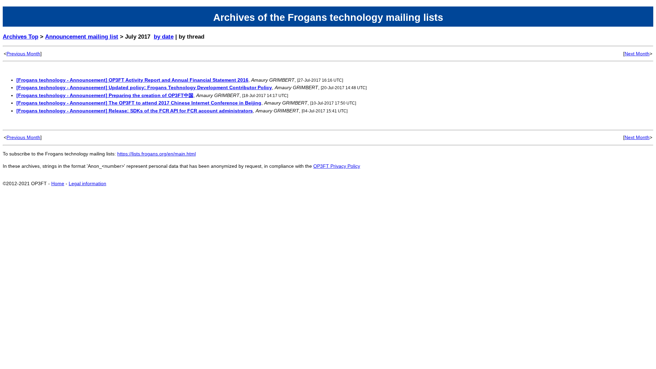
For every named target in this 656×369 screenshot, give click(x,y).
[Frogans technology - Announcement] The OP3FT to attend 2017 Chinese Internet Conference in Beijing (138, 103)
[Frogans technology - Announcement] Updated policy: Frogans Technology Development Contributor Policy (144, 87)
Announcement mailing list (81, 36)
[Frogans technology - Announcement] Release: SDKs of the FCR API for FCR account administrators (134, 110)
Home (57, 183)
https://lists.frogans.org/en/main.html (156, 153)
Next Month (637, 53)
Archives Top (20, 36)
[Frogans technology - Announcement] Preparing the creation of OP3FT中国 (104, 95)
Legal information (87, 183)
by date (164, 36)
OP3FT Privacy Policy (336, 166)
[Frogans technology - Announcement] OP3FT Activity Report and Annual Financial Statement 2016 (132, 80)
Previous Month (23, 53)
